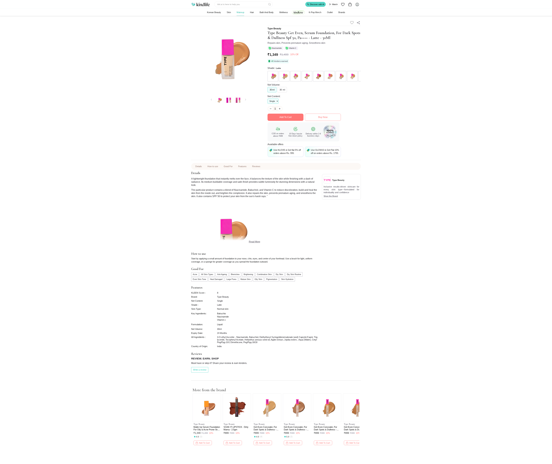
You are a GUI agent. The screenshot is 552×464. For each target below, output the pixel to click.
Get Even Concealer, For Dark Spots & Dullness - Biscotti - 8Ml (325, 428)
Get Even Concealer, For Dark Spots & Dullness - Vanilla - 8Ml (265, 428)
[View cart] (350, 4)
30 (272, 89)
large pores (231, 279)
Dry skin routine (294, 274)
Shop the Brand (331, 196)
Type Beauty (274, 28)
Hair (252, 12)
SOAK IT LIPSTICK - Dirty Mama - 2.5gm (236, 428)
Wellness (283, 12)
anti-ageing (222, 274)
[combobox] (243, 4)
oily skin (258, 279)
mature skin (245, 279)
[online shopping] (200, 4)
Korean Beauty (214, 12)
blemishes (235, 274)
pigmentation (271, 279)
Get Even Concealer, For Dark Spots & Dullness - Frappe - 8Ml (295, 428)
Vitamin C (293, 48)
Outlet (330, 12)
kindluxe (298, 12)
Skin (229, 12)
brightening (248, 274)
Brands (341, 12)
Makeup (240, 12)
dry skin (279, 274)
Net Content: (274, 96)
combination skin (264, 274)
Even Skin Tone (199, 279)
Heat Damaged (216, 279)
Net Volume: (274, 85)
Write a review (199, 369)
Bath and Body (267, 12)
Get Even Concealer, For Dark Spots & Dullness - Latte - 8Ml (355, 428)
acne (195, 274)
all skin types (207, 274)
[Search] (270, 4)
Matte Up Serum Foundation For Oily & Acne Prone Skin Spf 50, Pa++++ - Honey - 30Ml (206, 428)
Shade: (271, 68)
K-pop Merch (315, 12)
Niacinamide (277, 48)
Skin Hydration (287, 279)
